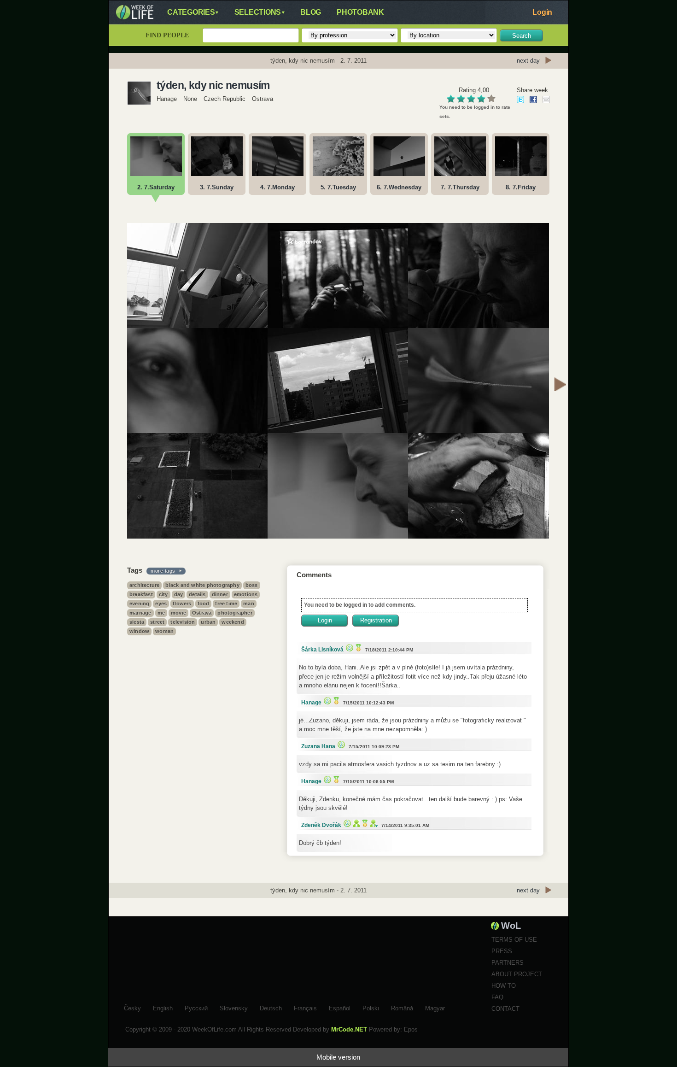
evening (139, 603)
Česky (132, 1007)
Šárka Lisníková (322, 649)
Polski (370, 1007)
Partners (507, 962)
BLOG (310, 12)
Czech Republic (224, 98)
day (178, 594)
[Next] (560, 385)
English (163, 1007)
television (182, 622)
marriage (140, 613)
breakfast (141, 594)
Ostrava (201, 613)
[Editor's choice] (348, 647)
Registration (376, 620)
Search (521, 35)
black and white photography (202, 585)
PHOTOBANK (360, 12)
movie (178, 613)
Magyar (435, 1007)
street (157, 622)
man (248, 603)
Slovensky (234, 1007)
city (163, 594)
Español (339, 1007)
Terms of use (514, 939)
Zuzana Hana (318, 746)
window (139, 631)
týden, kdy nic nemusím (213, 85)
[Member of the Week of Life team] (373, 823)
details (197, 594)
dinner (220, 594)
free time (226, 603)
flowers (182, 603)
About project (516, 974)
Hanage (168, 98)
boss (251, 585)
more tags (163, 571)
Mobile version (338, 1057)
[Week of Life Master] (357, 647)
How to (503, 985)
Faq (497, 997)
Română (402, 1007)
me (161, 613)
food (204, 603)
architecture (144, 585)
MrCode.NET (349, 1029)
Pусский (196, 1007)
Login (542, 12)
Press (501, 951)
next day (528, 60)
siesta (136, 622)
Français (305, 1007)
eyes (161, 603)
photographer (234, 613)
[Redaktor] (355, 823)
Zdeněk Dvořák (321, 825)
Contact (505, 1008)
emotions (246, 594)
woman (164, 631)
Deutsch (271, 1007)
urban (208, 622)
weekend (233, 622)
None (190, 98)
